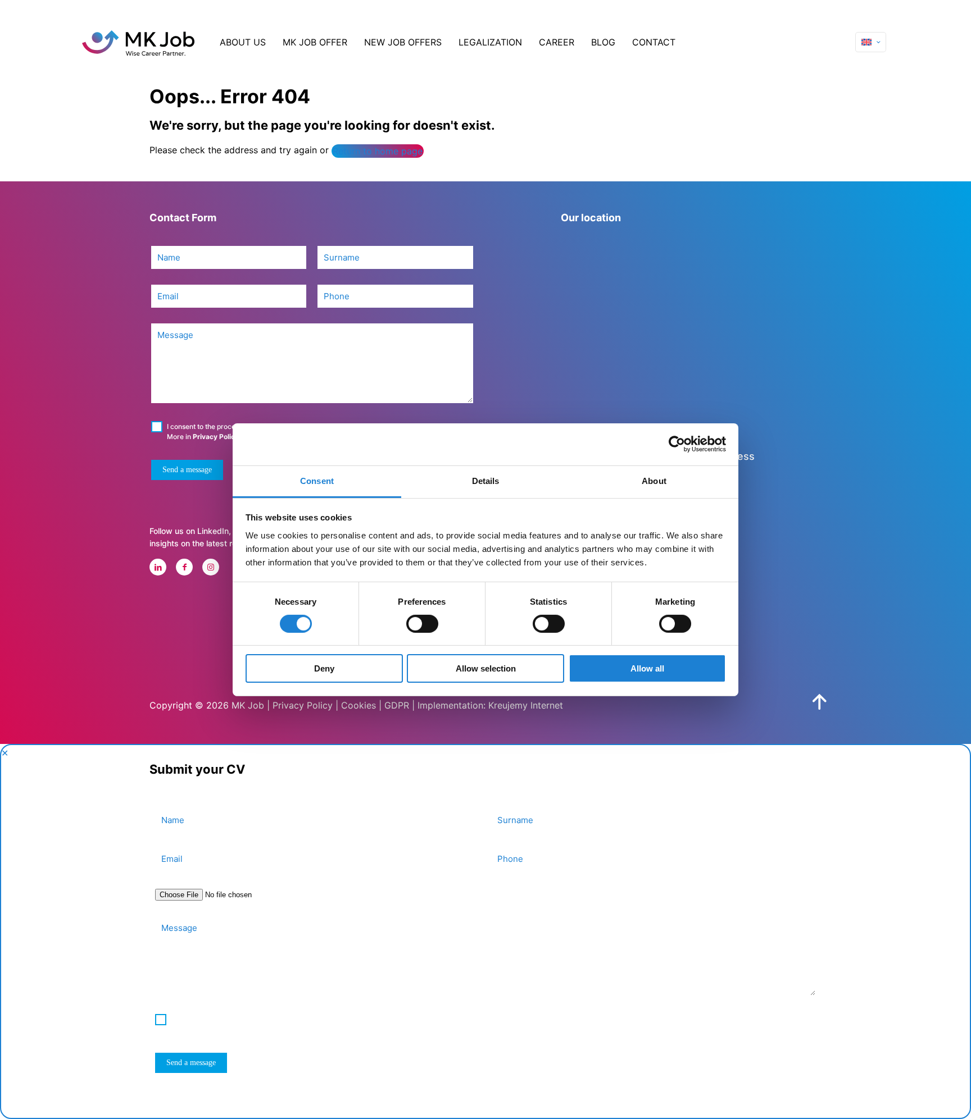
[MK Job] (138, 42)
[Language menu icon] (870, 42)
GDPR (396, 705)
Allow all (647, 668)
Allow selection (486, 668)
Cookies (358, 705)
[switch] (422, 624)
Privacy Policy (216, 436)
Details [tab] (486, 480)
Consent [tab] (317, 480)
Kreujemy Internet (525, 705)
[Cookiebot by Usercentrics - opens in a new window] (677, 444)
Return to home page (378, 151)
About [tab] (654, 480)
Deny (324, 668)
